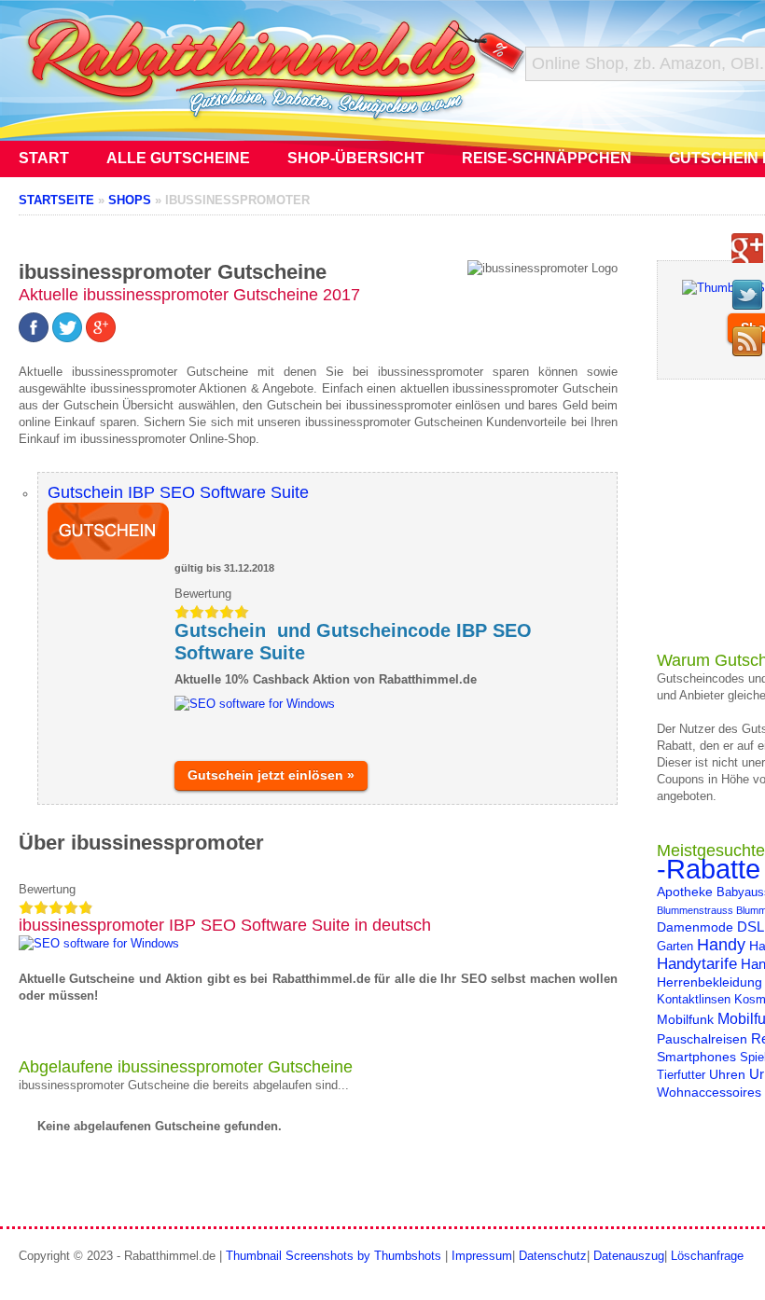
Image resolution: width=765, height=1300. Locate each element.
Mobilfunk (685, 1019)
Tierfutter (681, 1075)
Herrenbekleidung (709, 982)
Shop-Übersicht (355, 158)
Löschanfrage (707, 1256)
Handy (721, 944)
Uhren (727, 1074)
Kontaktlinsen (693, 999)
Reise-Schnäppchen (547, 158)
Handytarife (697, 963)
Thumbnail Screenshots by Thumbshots (333, 1256)
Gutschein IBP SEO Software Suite (178, 492)
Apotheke (685, 891)
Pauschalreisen (702, 1038)
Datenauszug (628, 1256)
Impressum (482, 1256)
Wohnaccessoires (709, 1092)
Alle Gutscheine (178, 158)
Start (44, 158)
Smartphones (696, 1056)
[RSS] (747, 341)
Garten (675, 946)
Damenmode (695, 927)
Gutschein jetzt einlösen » (271, 775)
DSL (750, 926)
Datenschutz (553, 1256)
